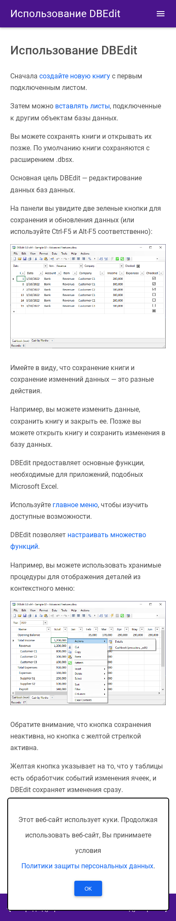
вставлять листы (82, 106)
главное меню (75, 505)
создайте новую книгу (74, 76)
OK (88, 889)
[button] (160, 13)
